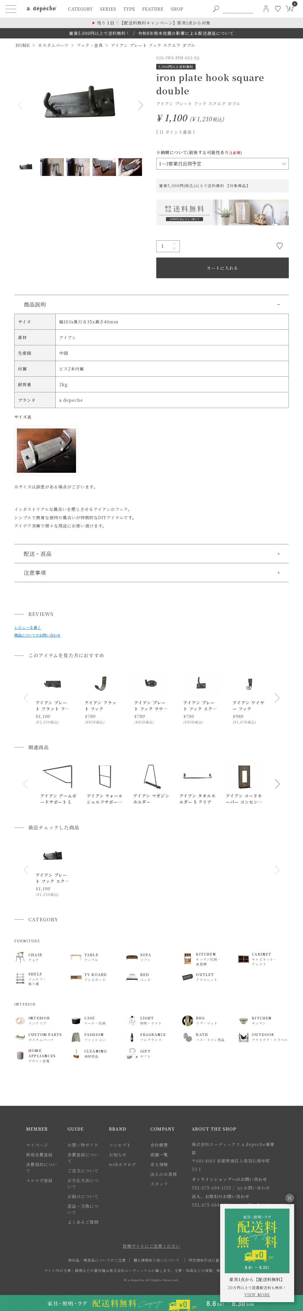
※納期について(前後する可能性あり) (199, 152)
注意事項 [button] (35, 572)
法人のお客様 (163, 1174)
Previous (21, 105)
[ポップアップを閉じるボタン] (289, 1198)
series (108, 9)
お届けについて (83, 1196)
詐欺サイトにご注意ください (151, 1246)
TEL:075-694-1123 (211, 1205)
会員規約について (41, 1167)
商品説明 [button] (35, 304)
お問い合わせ (257, 1188)
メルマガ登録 (39, 1180)
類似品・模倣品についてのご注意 (97, 1260)
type (129, 9)
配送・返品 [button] (38, 553)
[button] (26, 784)
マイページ (37, 1145)
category (80, 9)
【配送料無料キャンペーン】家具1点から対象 (153, 23)
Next (140, 105)
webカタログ (122, 1164)
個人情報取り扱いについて (156, 1260)
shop (177, 9)
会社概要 (159, 1145)
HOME (23, 45)
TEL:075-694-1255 (211, 1188)
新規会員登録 (39, 1155)
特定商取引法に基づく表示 (212, 1260)
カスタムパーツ (53, 45)
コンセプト (120, 1145)
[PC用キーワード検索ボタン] (216, 8)
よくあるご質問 (83, 1222)
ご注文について (83, 1171)
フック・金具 (90, 45)
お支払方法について (83, 1183)
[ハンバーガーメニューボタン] (10, 8)
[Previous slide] (26, 698)
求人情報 (159, 1164)
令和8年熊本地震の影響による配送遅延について (186, 33)
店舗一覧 (159, 1155)
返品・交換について (83, 1209)
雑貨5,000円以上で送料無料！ (99, 33)
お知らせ (118, 1155)
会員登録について (83, 1158)
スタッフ (159, 1184)
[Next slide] (277, 698)
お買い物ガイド (83, 1145)
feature (153, 9)
